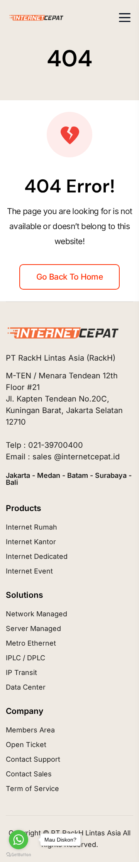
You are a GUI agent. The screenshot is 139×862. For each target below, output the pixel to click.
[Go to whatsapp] (18, 839)
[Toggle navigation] (125, 17)
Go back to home (69, 277)
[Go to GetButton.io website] (18, 854)
